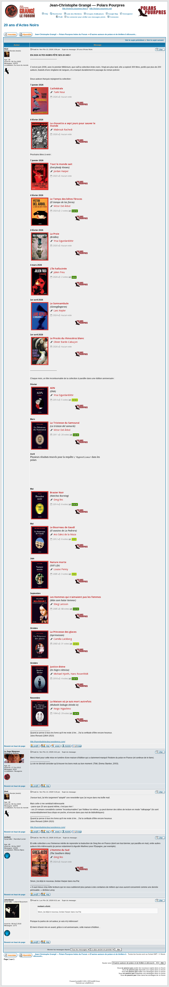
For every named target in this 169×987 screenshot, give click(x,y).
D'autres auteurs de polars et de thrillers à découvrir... (113, 34)
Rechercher (57, 14)
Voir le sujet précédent (134, 40)
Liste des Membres (74, 14)
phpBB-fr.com (89, 983)
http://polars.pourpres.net (100, 8)
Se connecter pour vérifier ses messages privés (86, 17)
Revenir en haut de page (14, 746)
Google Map (113, 14)
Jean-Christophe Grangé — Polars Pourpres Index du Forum (61, 34)
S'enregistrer (127, 14)
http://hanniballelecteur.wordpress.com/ (47, 741)
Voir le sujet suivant (155, 40)
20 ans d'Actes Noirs (21, 25)
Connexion (114, 17)
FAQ (46, 14)
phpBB (79, 981)
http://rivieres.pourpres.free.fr (75, 8)
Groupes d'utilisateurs (95, 14)
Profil (60, 17)
